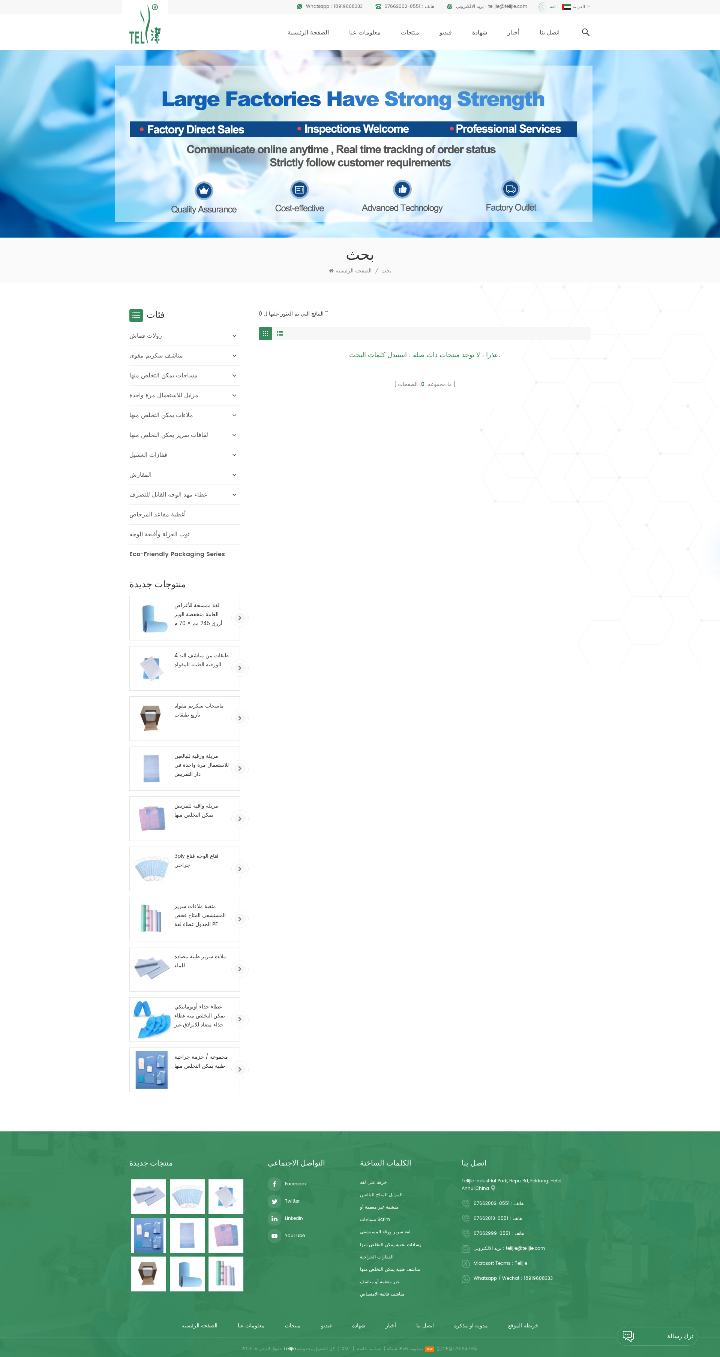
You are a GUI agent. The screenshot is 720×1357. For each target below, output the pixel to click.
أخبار (513, 32)
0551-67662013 (491, 1218)
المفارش (140, 475)
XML (346, 1349)
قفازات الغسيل (148, 455)
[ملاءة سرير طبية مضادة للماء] (152, 969)
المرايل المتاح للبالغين (381, 1194)
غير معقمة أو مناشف (379, 1281)
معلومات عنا (365, 32)
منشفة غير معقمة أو (379, 1207)
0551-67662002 (402, 6)
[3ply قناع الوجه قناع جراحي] (152, 869)
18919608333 (348, 6)
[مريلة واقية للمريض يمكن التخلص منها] (152, 819)
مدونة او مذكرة (471, 1325)
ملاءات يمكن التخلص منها (161, 415)
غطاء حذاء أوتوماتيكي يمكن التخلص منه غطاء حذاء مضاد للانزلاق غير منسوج (199, 1015)
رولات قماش (145, 336)
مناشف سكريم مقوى (156, 356)
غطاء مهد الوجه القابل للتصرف (168, 495)
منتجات (410, 32)
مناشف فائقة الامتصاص (382, 1294)
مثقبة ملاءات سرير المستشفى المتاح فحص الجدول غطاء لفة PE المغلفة (200, 915)
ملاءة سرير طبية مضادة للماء (200, 961)
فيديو (446, 32)
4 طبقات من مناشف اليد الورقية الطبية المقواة (201, 660)
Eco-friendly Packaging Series (177, 554)
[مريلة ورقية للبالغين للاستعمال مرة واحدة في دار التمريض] (152, 769)
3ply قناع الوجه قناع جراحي (196, 860)
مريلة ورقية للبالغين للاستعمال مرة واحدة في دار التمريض (201, 765)
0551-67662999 (492, 1233)
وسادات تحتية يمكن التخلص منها (391, 1244)
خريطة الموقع (523, 1325)
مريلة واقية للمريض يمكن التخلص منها (196, 810)
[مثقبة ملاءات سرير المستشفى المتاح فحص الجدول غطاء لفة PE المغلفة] (152, 919)
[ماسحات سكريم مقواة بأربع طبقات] (152, 719)
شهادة (479, 32)
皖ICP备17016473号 (457, 1349)
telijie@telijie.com (507, 6)
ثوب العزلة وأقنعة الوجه (159, 534)
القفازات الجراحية (376, 1257)
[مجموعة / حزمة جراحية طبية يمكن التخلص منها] (152, 1070)
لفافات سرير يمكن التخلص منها (168, 435)
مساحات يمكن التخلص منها (163, 375)
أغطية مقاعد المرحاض (157, 514)
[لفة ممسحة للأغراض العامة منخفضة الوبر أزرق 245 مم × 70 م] (152, 618)
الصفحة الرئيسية (308, 32)
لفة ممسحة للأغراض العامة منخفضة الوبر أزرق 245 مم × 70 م (198, 614)
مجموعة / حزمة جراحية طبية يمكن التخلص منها (201, 1061)
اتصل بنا (550, 32)
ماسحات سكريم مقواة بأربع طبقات (199, 710)
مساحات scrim (375, 1219)
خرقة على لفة (373, 1182)
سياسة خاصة (369, 1349)
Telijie (521, 1263)
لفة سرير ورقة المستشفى (385, 1232)
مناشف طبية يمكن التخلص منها (390, 1269)
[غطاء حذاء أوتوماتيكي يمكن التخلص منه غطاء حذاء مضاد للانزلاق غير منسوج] (152, 1019)
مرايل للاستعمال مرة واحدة (163, 395)
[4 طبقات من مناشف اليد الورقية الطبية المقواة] (152, 668)
